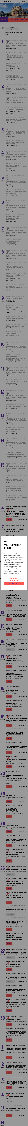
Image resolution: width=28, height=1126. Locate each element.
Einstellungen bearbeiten (14, 579)
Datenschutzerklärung (14, 570)
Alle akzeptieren (14, 584)
